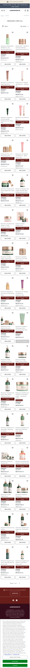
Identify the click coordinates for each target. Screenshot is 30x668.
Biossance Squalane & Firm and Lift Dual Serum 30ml (7, 293)
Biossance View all (15, 21)
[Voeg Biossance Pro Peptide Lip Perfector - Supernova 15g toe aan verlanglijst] (27, 278)
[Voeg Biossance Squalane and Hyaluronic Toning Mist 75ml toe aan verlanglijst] (27, 514)
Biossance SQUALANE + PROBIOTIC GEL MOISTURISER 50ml (7, 47)
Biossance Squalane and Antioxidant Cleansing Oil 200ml (7, 429)
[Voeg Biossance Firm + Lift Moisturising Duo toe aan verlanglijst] (12, 140)
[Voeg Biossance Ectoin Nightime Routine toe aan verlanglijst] (12, 313)
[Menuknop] (1, 10)
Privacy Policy (8, 654)
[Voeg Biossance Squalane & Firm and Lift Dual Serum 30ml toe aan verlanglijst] (12, 278)
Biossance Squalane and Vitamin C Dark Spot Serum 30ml (22, 562)
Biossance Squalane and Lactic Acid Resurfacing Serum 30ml (7, 562)
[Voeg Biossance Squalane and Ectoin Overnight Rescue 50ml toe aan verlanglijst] (27, 243)
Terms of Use (16, 654)
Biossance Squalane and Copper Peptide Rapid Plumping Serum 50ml (22, 190)
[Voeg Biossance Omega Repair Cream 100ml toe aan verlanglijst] (27, 346)
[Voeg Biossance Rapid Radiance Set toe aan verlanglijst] (27, 210)
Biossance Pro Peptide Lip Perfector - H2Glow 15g (22, 84)
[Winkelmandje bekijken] (28, 10)
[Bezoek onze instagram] (16, 600)
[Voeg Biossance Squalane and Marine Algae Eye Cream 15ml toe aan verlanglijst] (12, 175)
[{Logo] (15, 10)
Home (2, 15)
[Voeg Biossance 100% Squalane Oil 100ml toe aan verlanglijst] (12, 346)
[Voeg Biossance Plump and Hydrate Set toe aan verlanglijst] (12, 447)
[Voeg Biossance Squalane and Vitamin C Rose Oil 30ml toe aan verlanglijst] (27, 447)
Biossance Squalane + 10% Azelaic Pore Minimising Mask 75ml (22, 328)
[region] (15, 643)
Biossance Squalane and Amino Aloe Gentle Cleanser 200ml (7, 394)
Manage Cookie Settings (15, 657)
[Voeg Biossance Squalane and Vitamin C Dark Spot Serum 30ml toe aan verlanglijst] (27, 547)
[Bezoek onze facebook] (13, 600)
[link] (25, 10)
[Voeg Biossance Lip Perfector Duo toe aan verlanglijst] (27, 104)
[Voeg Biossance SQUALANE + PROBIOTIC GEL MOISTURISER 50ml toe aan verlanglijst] (12, 32)
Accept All (15, 665)
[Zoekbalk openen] (4, 10)
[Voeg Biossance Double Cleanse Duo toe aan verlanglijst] (12, 481)
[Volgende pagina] (19, 583)
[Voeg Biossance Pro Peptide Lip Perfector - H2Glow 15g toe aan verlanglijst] (27, 69)
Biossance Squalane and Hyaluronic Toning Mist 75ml (22, 529)
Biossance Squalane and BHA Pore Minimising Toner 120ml (22, 429)
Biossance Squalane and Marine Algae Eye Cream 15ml (7, 190)
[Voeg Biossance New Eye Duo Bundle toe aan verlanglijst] (12, 514)
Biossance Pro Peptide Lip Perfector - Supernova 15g (22, 293)
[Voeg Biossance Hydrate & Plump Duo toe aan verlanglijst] (27, 481)
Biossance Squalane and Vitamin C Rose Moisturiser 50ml (7, 225)
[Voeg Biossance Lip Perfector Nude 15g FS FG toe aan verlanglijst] (12, 69)
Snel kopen (8, 64)
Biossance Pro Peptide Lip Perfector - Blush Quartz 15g (22, 155)
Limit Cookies (15, 661)
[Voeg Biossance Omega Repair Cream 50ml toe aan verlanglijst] (12, 243)
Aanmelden (15, 593)
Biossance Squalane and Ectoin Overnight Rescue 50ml (21, 258)
